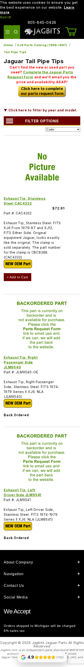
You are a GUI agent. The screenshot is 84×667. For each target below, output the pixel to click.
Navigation (14, 574)
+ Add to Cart (17, 277)
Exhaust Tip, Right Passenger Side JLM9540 (21, 362)
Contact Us (14, 586)
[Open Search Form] (16, 32)
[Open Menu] (8, 32)
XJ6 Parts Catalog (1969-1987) (42, 45)
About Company (18, 562)
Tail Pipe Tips (15, 52)
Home (8, 45)
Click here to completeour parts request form (42, 91)
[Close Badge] (65, 653)
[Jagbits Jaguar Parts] (42, 32)
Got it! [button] (5, 17)
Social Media (16, 597)
